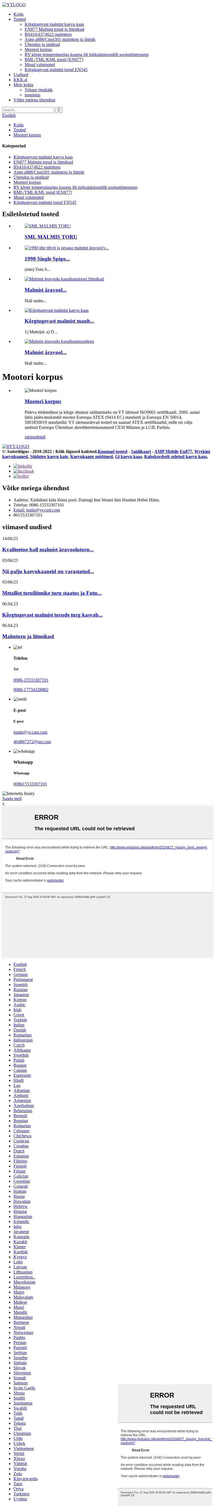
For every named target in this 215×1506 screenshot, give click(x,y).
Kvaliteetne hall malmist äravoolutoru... (48, 549)
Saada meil (12, 798)
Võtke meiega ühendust (34, 99)
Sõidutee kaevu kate (49, 456)
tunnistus (32, 94)
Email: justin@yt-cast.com (36, 510)
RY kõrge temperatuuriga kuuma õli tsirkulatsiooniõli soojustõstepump (87, 54)
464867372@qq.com (32, 741)
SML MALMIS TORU (51, 237)
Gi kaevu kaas (128, 456)
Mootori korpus (38, 49)
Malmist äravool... (46, 290)
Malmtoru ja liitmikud (28, 636)
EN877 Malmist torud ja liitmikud (54, 29)
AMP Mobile (166, 451)
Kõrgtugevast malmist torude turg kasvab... (52, 615)
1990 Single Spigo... (47, 259)
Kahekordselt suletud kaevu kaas (175, 456)
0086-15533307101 (30, 680)
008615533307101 (30, 784)
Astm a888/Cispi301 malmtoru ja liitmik (60, 39)
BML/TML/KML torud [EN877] (54, 59)
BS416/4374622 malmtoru (48, 34)
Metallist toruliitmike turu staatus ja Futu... (52, 593)
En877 (186, 451)
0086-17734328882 (30, 689)
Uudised (20, 74)
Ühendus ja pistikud (42, 44)
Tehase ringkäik (39, 89)
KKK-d (20, 79)
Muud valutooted (40, 64)
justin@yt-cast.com (30, 732)
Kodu (18, 14)
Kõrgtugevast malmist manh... (59, 321)
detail (40, 436)
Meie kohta (23, 84)
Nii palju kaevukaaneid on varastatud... (48, 571)
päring (30, 436)
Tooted (19, 19)
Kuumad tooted (112, 451)
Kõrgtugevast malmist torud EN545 (56, 69)
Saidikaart (141, 451)
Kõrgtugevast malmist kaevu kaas (54, 24)
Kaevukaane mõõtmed (91, 456)
